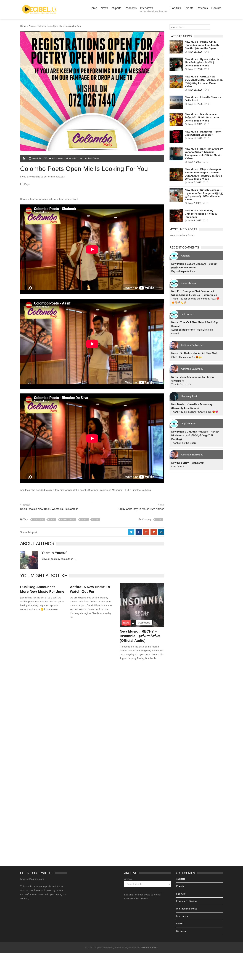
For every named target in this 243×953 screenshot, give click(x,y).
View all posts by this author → (58, 558)
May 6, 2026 (194, 220)
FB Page (25, 184)
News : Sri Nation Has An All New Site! (194, 353)
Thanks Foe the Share (184, 442)
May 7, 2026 (194, 162)
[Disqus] (92, 713)
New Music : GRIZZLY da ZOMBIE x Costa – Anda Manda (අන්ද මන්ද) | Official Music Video (204, 81)
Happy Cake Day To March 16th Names (141, 508)
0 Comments (58, 158)
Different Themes (149, 947)
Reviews (202, 8)
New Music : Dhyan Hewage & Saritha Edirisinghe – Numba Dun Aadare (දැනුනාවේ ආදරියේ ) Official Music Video (203, 174)
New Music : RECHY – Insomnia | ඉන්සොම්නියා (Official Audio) (140, 635)
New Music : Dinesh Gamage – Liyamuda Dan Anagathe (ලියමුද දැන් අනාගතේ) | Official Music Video (204, 194)
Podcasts (131, 8)
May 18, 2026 (195, 51)
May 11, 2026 (195, 124)
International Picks (186, 908)
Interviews (153, 10)
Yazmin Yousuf (76, 158)
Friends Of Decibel (186, 901)
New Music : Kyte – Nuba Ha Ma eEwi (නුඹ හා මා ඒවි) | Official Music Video (202, 62)
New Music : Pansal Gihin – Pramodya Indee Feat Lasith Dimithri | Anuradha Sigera (202, 45)
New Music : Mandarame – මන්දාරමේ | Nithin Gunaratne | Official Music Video (202, 117)
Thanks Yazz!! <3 (181, 384)
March (84, 520)
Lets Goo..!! (177, 466)
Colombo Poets (68, 520)
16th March (38, 520)
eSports (116, 8)
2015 (52, 520)
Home (93, 8)
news (96, 520)
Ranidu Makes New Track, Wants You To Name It (49, 508)
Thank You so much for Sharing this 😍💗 (194, 411)
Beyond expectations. (183, 271)
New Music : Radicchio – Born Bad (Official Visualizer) (203, 133)
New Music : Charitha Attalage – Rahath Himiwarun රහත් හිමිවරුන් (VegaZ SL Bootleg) (195, 435)
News (104, 8)
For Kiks (175, 8)
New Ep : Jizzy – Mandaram (187, 462)
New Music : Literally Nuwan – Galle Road (203, 99)
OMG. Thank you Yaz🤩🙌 (186, 357)
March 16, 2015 (39, 158)
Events (188, 8)
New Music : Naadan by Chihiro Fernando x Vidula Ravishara (201, 213)
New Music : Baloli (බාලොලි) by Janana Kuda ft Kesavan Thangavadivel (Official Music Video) (204, 153)
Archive (128, 879)
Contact (216, 8)
